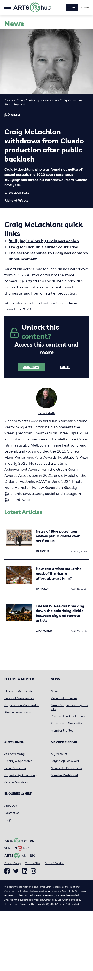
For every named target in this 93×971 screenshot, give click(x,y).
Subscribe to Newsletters (67, 723)
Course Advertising (16, 782)
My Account (59, 754)
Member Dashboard (64, 775)
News (54, 691)
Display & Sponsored (18, 761)
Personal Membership (19, 698)
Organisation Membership (21, 705)
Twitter (16, 871)
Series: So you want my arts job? (69, 707)
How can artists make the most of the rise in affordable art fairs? (58, 573)
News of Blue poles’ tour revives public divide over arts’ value (58, 536)
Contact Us (11, 813)
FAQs (7, 820)
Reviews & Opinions (64, 698)
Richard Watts (16, 200)
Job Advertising (14, 754)
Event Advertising (15, 768)
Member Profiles (62, 730)
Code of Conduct (54, 863)
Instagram (33, 871)
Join (72, 7)
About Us (10, 806)
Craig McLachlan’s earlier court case (43, 246)
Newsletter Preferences (66, 768)
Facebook (7, 871)
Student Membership (18, 712)
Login (85, 7)
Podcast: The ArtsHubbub (68, 716)
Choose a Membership (19, 691)
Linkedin (24, 871)
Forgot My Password (65, 761)
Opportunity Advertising (20, 775)
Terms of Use (32, 863)
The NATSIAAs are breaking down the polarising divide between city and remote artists (60, 613)
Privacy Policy (12, 863)
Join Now (31, 367)
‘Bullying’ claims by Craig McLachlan (44, 240)
